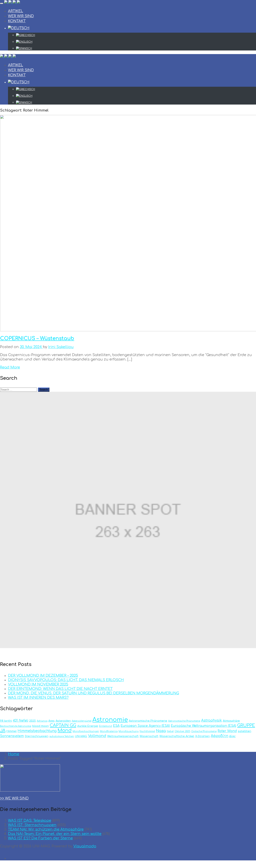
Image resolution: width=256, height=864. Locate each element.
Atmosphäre (231, 720)
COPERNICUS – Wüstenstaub (37, 338)
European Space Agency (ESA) (145, 726)
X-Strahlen (202, 736)
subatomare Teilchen (61, 736)
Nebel (170, 731)
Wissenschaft (149, 736)
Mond (65, 730)
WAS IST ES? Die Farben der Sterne (40, 838)
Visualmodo (84, 846)
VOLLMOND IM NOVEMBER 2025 (38, 684)
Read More (10, 367)
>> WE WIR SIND (14, 798)
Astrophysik (211, 720)
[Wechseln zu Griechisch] (136, 35)
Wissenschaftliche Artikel (176, 736)
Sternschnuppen (36, 736)
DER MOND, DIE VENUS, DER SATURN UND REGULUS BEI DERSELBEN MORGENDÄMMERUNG (93, 693)
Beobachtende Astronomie (15, 726)
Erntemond (105, 726)
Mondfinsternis (109, 731)
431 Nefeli (20, 720)
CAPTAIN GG (63, 725)
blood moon (40, 725)
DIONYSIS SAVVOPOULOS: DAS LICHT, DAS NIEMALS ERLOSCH (66, 680)
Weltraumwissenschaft (123, 736)
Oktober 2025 (182, 731)
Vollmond (97, 736)
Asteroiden (63, 720)
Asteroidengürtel (81, 721)
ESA (116, 726)
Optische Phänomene (204, 731)
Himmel (11, 731)
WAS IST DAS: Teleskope (29, 821)
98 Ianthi (6, 720)
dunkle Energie (87, 725)
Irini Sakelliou (61, 347)
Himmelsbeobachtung (37, 731)
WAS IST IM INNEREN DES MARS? (38, 698)
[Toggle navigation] (1, 3)
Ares (51, 720)
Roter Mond (227, 731)
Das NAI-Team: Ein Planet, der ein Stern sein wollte (54, 834)
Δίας (232, 736)
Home (13, 754)
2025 (32, 720)
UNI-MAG (81, 736)
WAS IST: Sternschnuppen (32, 825)
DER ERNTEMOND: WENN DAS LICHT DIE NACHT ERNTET (60, 689)
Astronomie (110, 719)
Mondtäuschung (129, 731)
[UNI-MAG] (12, 2)
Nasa (161, 731)
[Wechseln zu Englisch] (136, 42)
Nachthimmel (147, 731)
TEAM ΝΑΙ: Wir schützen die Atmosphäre (46, 829)
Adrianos (42, 721)
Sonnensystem (12, 736)
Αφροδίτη (219, 736)
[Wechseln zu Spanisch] (136, 48)
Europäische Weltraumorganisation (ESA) (203, 726)
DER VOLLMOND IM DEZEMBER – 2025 (43, 676)
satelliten (244, 731)
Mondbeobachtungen (86, 731)
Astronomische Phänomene (148, 720)
